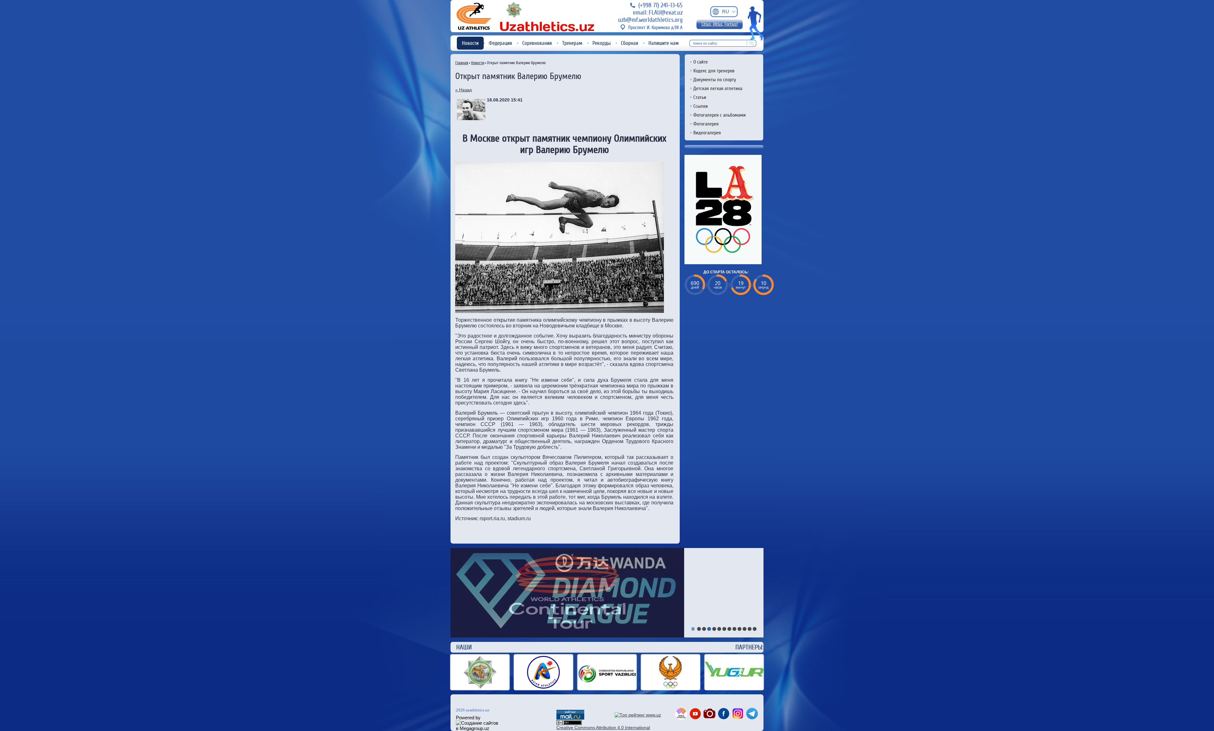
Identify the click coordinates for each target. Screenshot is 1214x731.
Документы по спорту (714, 79)
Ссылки (700, 106)
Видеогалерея (707, 133)
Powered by (468, 717)
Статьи (699, 97)
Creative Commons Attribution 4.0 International (603, 727)
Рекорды (601, 43)
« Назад (463, 89)
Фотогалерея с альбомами (719, 115)
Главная (461, 62)
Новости (470, 43)
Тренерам (572, 43)
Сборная (629, 43)
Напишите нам (663, 43)
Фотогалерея (706, 124)
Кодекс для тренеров (713, 71)
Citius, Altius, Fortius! (720, 24)
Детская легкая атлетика (717, 88)
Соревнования (537, 43)
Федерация (500, 43)
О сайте (700, 62)
